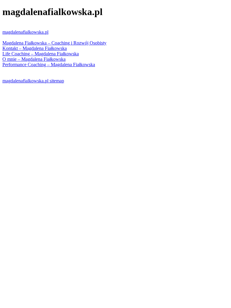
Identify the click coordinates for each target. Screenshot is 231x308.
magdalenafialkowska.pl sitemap (33, 80)
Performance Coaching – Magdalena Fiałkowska (48, 64)
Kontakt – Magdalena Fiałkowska (34, 48)
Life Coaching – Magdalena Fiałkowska (40, 53)
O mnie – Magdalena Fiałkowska (34, 59)
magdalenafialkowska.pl (25, 32)
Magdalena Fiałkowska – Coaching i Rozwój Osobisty (54, 42)
